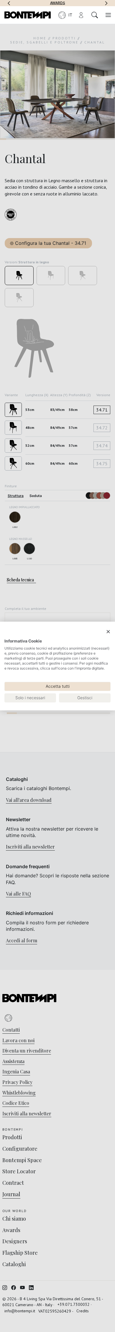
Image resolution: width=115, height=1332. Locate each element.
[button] (9, 3)
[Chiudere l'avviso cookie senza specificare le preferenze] (108, 631)
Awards (57, 3)
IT (70, 14)
